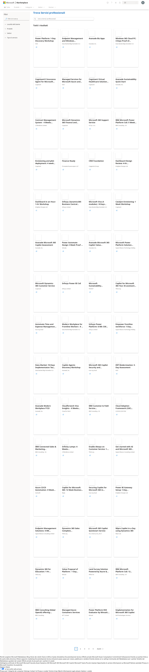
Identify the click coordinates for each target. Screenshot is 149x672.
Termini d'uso (53, 671)
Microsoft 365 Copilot (66, 663)
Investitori (10, 665)
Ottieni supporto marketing (25, 659)
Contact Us (33, 671)
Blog (28, 657)
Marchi (60, 671)
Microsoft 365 (54, 663)
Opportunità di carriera (104, 663)
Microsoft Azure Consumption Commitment (107, 657)
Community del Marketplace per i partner (122, 659)
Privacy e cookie (43, 671)
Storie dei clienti (35, 657)
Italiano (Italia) (5, 667)
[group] (36, 47)
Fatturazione (126, 657)
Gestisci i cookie (86, 671)
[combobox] (64, 19)
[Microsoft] (8, 3)
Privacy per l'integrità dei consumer (12, 671)
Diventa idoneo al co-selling (98, 659)
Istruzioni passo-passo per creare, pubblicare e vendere (70, 659)
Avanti (99, 649)
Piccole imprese (91, 663)
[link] (46, 48)
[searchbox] (18, 18)
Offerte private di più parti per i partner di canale (38, 661)
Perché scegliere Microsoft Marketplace (13, 657)
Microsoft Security (29, 663)
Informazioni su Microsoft (121, 663)
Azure (38, 663)
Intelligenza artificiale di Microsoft (11, 663)
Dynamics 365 (44, 663)
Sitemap (26, 671)
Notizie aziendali (136, 663)
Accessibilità (18, 665)
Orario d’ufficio (47, 657)
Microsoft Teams (80, 663)
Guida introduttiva (58, 657)
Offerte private (87, 657)
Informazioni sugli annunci (72, 671)
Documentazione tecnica (73, 657)
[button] (35, 19)
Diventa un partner (136, 657)
